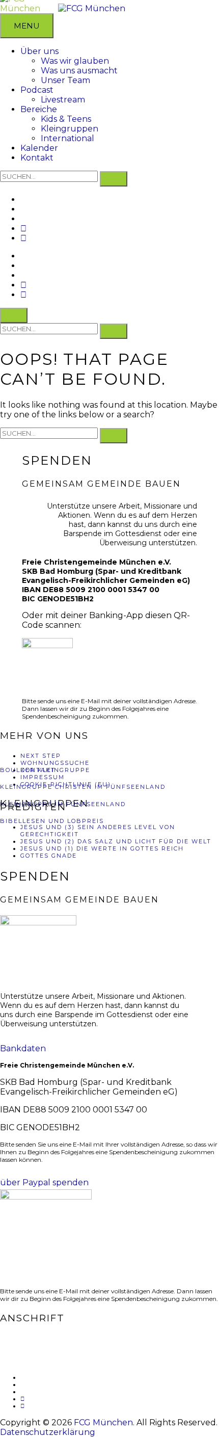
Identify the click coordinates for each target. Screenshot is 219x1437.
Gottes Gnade (48, 855)
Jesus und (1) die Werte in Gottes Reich (102, 848)
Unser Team (65, 80)
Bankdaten (23, 1048)
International (67, 138)
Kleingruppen (69, 129)
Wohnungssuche (55, 762)
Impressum (42, 777)
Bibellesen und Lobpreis (52, 820)
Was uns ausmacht (79, 70)
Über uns (39, 51)
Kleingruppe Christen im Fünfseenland (83, 786)
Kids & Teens (66, 119)
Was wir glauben (75, 61)
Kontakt (36, 158)
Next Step (40, 755)
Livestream (63, 99)
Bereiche (38, 109)
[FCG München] (91, 8)
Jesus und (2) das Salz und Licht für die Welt (115, 841)
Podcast (36, 90)
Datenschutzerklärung (47, 1432)
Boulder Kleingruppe (45, 770)
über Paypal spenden (44, 1182)
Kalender (39, 148)
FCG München (103, 1422)
